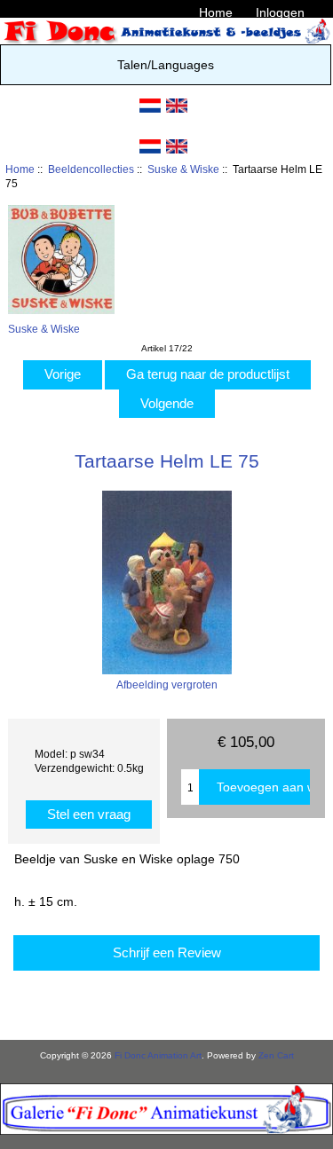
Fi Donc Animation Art (158, 1055)
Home (216, 12)
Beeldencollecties (91, 169)
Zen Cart (276, 1055)
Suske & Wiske (183, 169)
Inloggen (280, 12)
